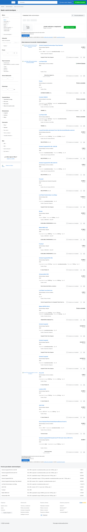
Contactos (3, 510)
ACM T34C (41, 405)
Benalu (40, 211)
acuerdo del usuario (61, 37)
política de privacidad (48, 37)
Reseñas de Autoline (25, 512)
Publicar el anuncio (70, 27)
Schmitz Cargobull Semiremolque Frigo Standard (51, 45)
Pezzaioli (41, 179)
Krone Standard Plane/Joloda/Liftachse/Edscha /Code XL (53, 421)
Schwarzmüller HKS (44, 274)
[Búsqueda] (19, 2)
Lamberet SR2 (42, 389)
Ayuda (2, 507)
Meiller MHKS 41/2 (43, 227)
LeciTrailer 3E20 (43, 61)
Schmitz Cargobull (43, 324)
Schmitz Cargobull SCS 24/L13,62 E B (48, 162)
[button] (81, 57)
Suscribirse (25, 35)
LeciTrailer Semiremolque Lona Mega (48, 195)
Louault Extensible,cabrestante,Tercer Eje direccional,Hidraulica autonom (57, 130)
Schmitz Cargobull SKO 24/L (46, 257)
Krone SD (41, 372)
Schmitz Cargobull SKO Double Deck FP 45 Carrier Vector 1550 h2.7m (56, 437)
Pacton (40, 81)
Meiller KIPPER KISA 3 (44, 306)
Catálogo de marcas (25, 514)
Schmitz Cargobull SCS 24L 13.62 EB (48, 146)
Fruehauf (41, 243)
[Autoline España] (5, 2)
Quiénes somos (4, 505)
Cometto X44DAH (43, 97)
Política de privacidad (25, 507)
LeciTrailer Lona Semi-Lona (45, 290)
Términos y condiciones (25, 505)
